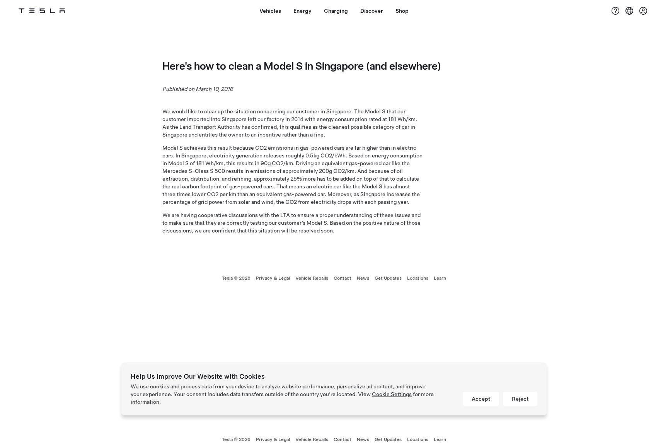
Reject (520, 399)
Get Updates (388, 278)
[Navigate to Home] (41, 10)
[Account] (643, 11)
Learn (440, 278)
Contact (342, 278)
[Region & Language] (629, 11)
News (363, 278)
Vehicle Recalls (311, 278)
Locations (417, 278)
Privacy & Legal (273, 278)
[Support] (615, 11)
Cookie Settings (392, 394)
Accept (481, 399)
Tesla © (236, 278)
